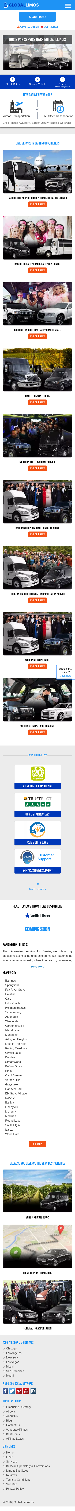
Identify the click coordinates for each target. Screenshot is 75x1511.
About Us (12, 1416)
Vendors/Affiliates (17, 1429)
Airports (11, 1411)
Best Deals (13, 1434)
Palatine (10, 994)
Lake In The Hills (15, 1043)
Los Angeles (13, 1353)
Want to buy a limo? (65, 672)
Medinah (10, 1116)
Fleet (9, 1457)
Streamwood (13, 1061)
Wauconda (11, 1021)
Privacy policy (15, 1488)
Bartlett (9, 1102)
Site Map (11, 1484)
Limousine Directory (18, 1407)
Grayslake (11, 1084)
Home (10, 1452)
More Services (37, 887)
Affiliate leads (15, 1438)
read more (37, 966)
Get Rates (38, 17)
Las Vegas (12, 1362)
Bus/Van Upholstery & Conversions (28, 1466)
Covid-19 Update (29, 26)
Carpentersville (14, 1025)
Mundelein (11, 1034)
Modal (10, 1375)
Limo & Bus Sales (17, 1470)
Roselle (10, 1098)
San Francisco (15, 1371)
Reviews (11, 1475)
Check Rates (37, 204)
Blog (9, 1420)
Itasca (9, 1129)
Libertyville (12, 1107)
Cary (8, 998)
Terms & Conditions (18, 1479)
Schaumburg (13, 1012)
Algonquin (11, 1016)
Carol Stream (13, 1075)
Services (11, 1461)
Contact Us (13, 1425)
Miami (10, 1366)
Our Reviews (50, 26)
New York (12, 1357)
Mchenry (10, 1111)
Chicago (11, 1348)
